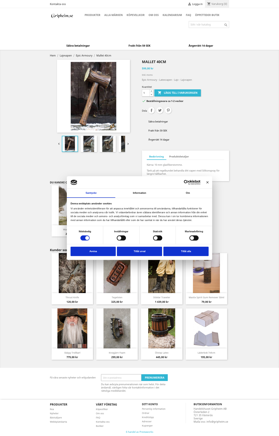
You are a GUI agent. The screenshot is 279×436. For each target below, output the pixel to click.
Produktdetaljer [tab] (179, 156)
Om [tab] (188, 193)
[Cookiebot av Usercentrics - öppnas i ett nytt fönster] (186, 182)
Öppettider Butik (207, 15)
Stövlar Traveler (161, 297)
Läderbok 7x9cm (206, 352)
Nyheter (54, 413)
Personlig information (153, 408)
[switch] (121, 238)
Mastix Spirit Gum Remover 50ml (206, 297)
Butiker (100, 425)
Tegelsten (117, 297)
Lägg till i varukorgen (177, 93)
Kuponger (147, 425)
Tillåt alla (186, 251)
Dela (151, 110)
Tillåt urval (139, 251)
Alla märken (113, 15)
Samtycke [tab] (91, 193)
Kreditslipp (148, 417)
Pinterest (168, 110)
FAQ (188, 15)
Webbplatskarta (58, 421)
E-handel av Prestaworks (139, 431)
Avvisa (93, 251)
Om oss (154, 15)
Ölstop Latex (161, 352)
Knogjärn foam (117, 352)
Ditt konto (150, 404)
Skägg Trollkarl (72, 352)
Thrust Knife (72, 297)
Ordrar (145, 413)
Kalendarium (172, 15)
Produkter (92, 15)
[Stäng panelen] (207, 182)
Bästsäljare (56, 417)
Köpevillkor (136, 15)
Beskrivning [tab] (156, 156)
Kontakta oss (58, 4)
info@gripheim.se (217, 421)
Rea (52, 409)
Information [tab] (139, 193)
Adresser (147, 421)
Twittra (160, 110)
